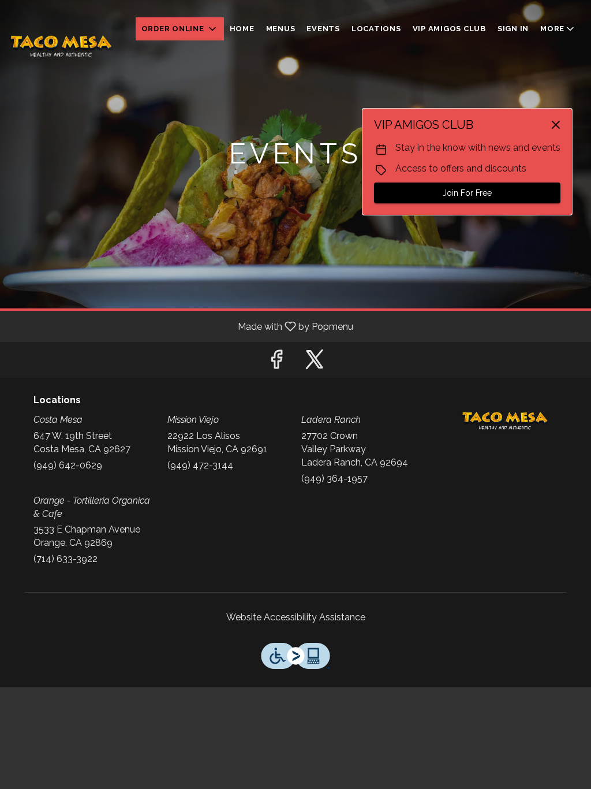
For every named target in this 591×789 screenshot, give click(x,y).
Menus (281, 28)
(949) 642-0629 (67, 465)
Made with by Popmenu (181, 326)
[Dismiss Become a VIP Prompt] (556, 125)
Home (242, 28)
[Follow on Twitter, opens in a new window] (314, 362)
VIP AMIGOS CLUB (449, 28)
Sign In (513, 28)
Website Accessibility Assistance (295, 617)
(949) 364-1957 (334, 478)
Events (323, 28)
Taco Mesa (505, 421)
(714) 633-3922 (65, 558)
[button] (180, 28)
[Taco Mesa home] (61, 46)
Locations (376, 28)
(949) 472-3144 (200, 465)
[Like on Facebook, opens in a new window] (276, 362)
